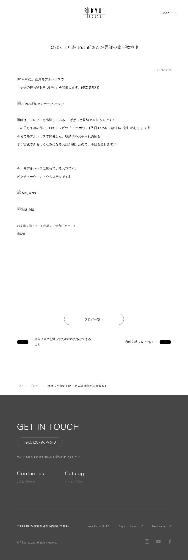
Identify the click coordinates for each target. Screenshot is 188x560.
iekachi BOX (96, 526)
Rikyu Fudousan (128, 526)
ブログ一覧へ (94, 319)
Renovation (159, 526)
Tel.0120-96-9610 (40, 442)
